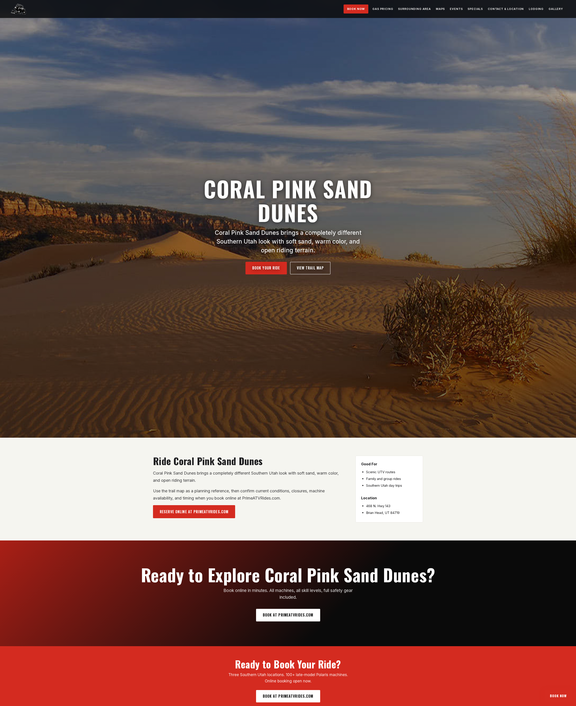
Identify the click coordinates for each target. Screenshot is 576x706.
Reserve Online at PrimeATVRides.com (194, 511)
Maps (440, 9)
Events (456, 9)
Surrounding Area (414, 9)
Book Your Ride (266, 268)
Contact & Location (506, 9)
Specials (475, 9)
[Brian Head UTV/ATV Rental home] (18, 9)
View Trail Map (310, 268)
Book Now (356, 9)
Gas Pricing (382, 9)
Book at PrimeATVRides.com (288, 615)
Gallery (556, 9)
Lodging (536, 9)
